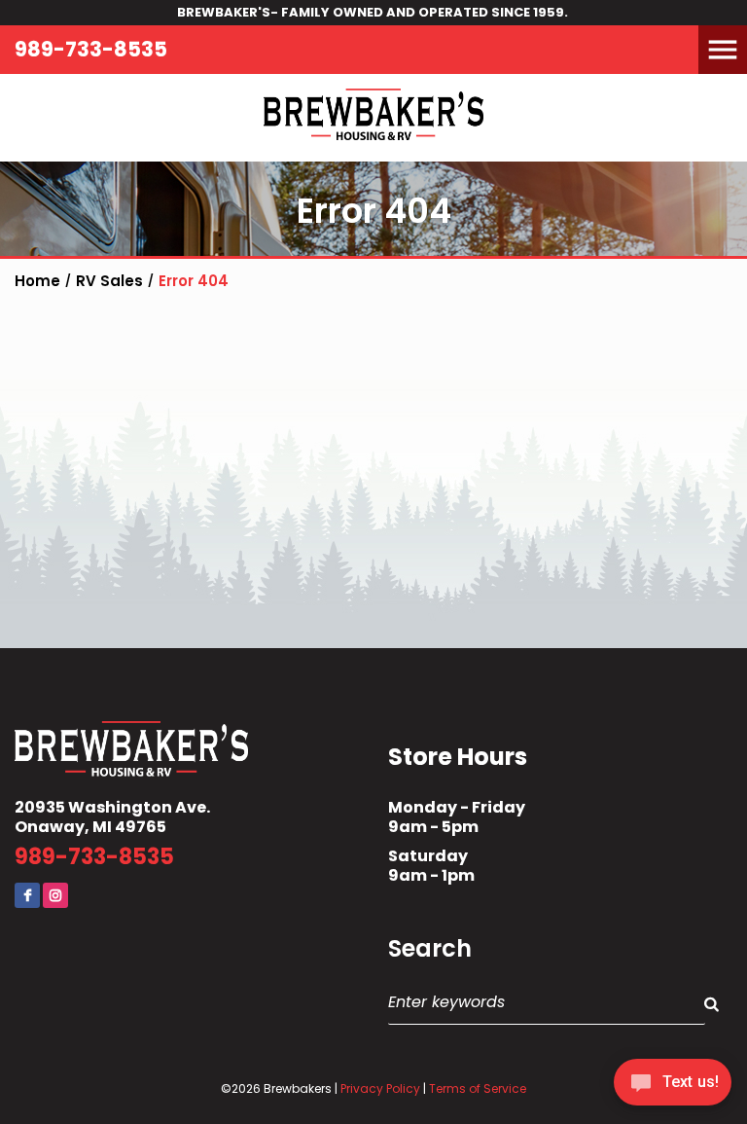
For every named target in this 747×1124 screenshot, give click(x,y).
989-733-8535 (91, 49)
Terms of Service (477, 1088)
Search (430, 949)
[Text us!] (672, 1085)
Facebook (27, 895)
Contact (54, 88)
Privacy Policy (380, 1088)
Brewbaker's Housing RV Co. (373, 118)
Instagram (55, 895)
